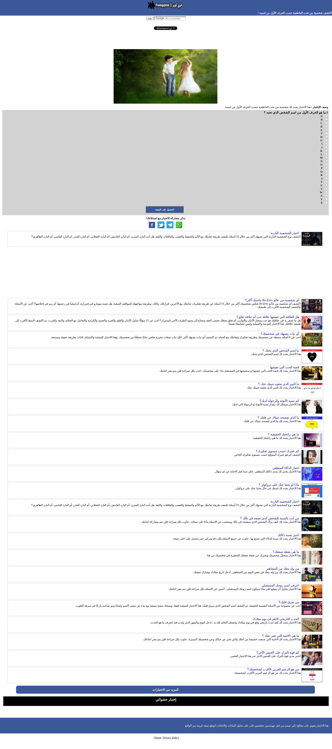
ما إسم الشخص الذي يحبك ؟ (280, 350)
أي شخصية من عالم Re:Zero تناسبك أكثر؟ (272, 300)
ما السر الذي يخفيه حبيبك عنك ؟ (278, 384)
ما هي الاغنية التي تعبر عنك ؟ (280, 635)
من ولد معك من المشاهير (282, 568)
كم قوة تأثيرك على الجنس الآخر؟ (278, 652)
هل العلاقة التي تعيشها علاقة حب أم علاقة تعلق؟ (267, 317)
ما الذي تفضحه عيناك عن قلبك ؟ (278, 417)
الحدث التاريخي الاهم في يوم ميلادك (276, 619)
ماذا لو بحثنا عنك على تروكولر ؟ (279, 484)
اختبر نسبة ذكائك (288, 535)
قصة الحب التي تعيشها (284, 367)
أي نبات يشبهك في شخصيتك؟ (280, 333)
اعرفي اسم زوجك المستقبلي (280, 585)
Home (157, 737)
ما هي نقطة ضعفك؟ (286, 552)
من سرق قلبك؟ (289, 602)
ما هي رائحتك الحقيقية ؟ (283, 434)
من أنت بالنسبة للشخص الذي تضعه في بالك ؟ (269, 518)
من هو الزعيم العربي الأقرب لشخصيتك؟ (273, 669)
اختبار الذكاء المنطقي (285, 468)
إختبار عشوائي (166, 699)
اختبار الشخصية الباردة (285, 233)
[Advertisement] (165, 39)
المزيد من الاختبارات (165, 689)
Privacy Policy (171, 737)
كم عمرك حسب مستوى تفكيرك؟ (277, 451)
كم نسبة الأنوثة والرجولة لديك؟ (279, 401)
